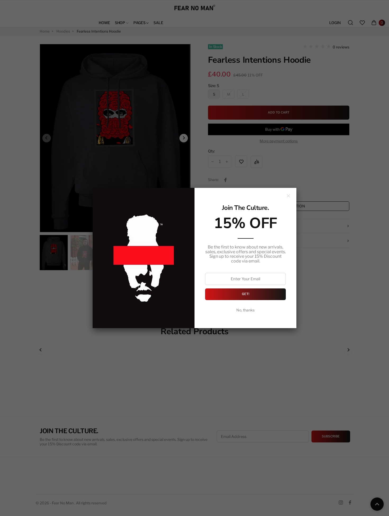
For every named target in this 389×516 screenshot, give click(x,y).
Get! (245, 294)
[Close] (288, 196)
